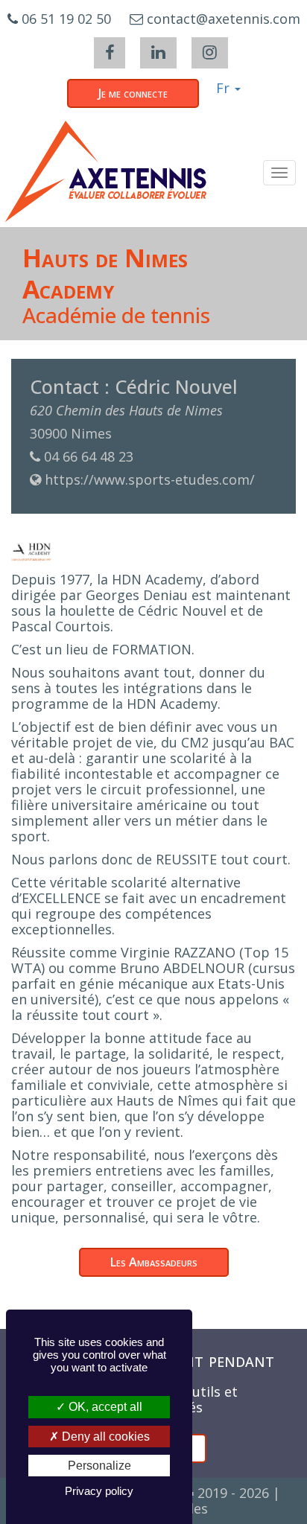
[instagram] (210, 53)
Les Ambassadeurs (153, 1262)
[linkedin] (158, 53)
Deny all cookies (104, 1436)
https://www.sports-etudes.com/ (150, 479)
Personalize (99, 1465)
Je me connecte (133, 93)
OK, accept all (104, 1406)
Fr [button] (224, 88)
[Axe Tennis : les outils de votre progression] (106, 171)
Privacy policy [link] (99, 1491)
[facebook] (109, 53)
